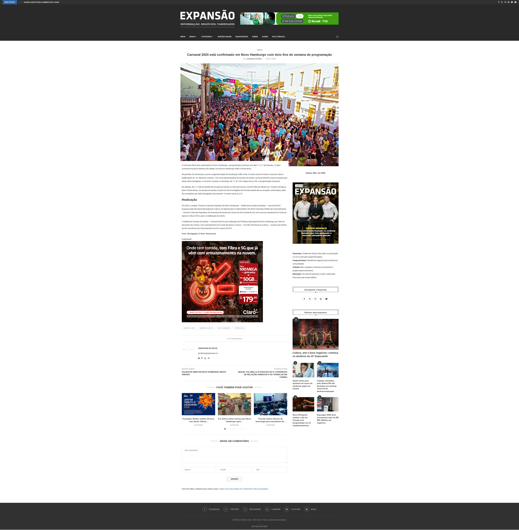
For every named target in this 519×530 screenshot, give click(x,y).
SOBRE (255, 37)
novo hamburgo (223, 328)
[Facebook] (498, 2)
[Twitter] (502, 2)
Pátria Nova (239, 328)
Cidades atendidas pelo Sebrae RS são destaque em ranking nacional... (57, 2)
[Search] (337, 37)
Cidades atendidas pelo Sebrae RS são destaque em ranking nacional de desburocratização (326, 386)
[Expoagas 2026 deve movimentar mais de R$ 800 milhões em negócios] (328, 404)
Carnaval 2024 (189, 328)
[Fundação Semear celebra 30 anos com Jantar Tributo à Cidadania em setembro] (198, 404)
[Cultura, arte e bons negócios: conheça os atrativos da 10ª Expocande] (316, 334)
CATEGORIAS (206, 37)
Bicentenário (242, 37)
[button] (19, 2)
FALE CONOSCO (278, 37)
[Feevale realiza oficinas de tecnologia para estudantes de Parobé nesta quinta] (270, 404)
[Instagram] (505, 2)
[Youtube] (512, 2)
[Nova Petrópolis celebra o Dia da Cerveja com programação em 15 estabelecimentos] (303, 404)
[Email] (515, 2)
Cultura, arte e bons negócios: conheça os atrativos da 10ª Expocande (315, 354)
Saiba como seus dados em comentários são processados (243, 489)
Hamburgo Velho (206, 328)
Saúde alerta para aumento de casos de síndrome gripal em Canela (302, 385)
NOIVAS (192, 37)
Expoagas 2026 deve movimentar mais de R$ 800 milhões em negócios (327, 419)
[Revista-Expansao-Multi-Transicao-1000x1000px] (222, 243)
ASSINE (265, 37)
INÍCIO (182, 37)
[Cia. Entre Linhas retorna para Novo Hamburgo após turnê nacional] (234, 404)
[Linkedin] (508, 2)
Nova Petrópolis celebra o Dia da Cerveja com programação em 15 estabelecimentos (302, 420)
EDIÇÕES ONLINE (225, 37)
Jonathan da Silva (254, 59)
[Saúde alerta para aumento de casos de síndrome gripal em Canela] (303, 370)
